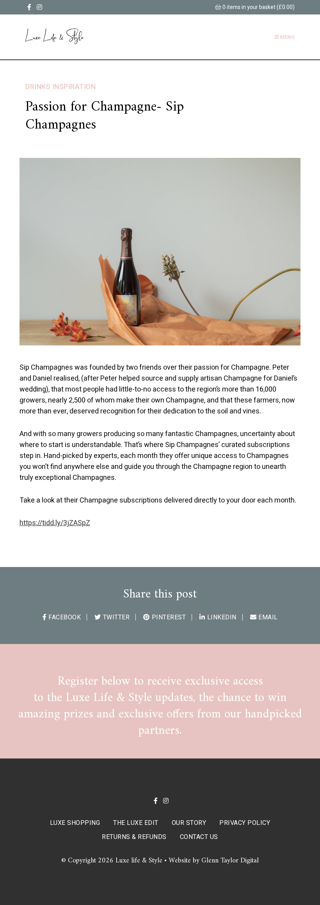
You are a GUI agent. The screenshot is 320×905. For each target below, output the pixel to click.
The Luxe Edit (135, 823)
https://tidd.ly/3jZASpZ (55, 523)
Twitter (116, 617)
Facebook (64, 617)
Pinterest (169, 617)
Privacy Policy (244, 823)
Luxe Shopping (75, 823)
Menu (287, 37)
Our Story (189, 823)
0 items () (258, 7)
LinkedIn (221, 617)
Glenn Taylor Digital (230, 861)
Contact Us (199, 837)
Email (268, 617)
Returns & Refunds (134, 837)
